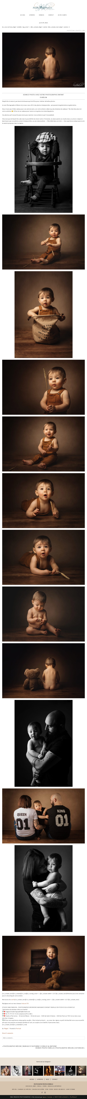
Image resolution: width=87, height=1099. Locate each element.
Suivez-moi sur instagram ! (43, 1061)
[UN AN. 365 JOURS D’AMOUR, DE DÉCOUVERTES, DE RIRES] (6, 1071)
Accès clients (62, 15)
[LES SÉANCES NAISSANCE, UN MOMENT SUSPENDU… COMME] (16, 1071)
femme (45, 1086)
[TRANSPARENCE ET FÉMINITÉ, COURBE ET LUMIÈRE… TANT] (49, 1071)
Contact (51, 15)
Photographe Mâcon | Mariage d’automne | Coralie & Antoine (30, 1046)
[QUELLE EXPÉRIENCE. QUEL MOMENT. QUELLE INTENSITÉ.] (60, 1071)
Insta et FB (25, 1003)
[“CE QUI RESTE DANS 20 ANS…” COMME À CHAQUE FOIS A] (27, 1071)
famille (39, 1086)
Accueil (22, 15)
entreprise (58, 1086)
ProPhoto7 (73, 1097)
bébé (34, 1086)
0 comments (7, 1033)
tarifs (13, 999)
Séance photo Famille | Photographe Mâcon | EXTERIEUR (60, 1048)
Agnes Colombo (47, 1097)
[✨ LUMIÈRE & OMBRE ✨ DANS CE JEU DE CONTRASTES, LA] (38, 1071)
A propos (32, 15)
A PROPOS (40, 1079)
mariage (50, 1086)
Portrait (18, 1028)
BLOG (47, 1079)
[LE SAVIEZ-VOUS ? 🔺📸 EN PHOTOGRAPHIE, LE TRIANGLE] (70, 1071)
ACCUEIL (32, 1079)
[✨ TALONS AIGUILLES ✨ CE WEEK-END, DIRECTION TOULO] (81, 1071)
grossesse (29, 1086)
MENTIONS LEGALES (61, 1097)
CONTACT (54, 1079)
